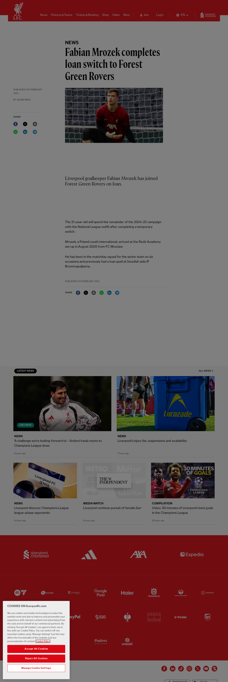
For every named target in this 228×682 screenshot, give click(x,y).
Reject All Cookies (36, 658)
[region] (36, 640)
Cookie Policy (43, 641)
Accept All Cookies (36, 649)
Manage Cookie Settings (36, 668)
